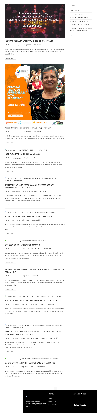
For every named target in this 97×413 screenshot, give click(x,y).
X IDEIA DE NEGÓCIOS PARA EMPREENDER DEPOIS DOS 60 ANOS (34, 300)
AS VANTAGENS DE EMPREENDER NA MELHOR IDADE (28, 216)
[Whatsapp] (78, 408)
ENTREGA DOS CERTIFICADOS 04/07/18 (22, 245)
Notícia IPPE (39, 304)
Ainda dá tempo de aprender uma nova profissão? (28, 128)
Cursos (33, 191)
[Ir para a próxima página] (63, 388)
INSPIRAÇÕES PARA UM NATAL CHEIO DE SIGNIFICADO (29, 41)
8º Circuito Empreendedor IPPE (80, 21)
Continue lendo (11, 58)
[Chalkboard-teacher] (74, 397)
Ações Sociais (26, 338)
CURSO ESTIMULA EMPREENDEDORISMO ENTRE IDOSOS (30, 363)
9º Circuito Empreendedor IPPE (80, 18)
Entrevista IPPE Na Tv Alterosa (79, 25)
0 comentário (38, 45)
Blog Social (27, 45)
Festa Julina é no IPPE (77, 14)
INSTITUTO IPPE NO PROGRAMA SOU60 (22, 154)
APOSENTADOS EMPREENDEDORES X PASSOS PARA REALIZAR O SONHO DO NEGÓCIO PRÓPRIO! (33, 332)
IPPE (7, 45)
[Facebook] (80, 408)
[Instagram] (76, 408)
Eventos (37, 249)
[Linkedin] (82, 408)
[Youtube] (74, 408)
